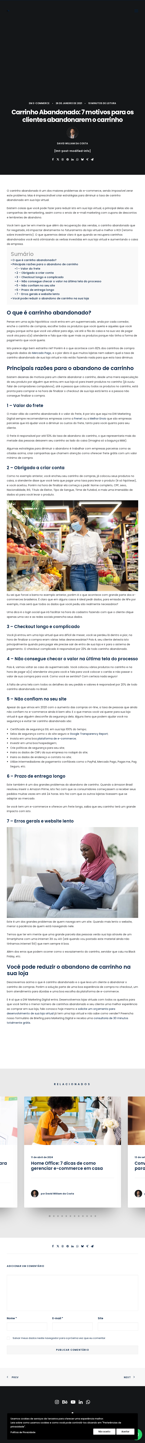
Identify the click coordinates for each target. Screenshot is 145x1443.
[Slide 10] (87, 1216)
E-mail (57, 1318)
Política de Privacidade (23, 1432)
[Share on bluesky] (82, 159)
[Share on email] (92, 159)
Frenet (78, 418)
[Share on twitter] (58, 159)
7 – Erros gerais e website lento (38, 294)
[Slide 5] (66, 1216)
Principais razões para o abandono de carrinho (45, 264)
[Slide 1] (50, 1216)
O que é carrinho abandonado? (34, 260)
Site (100, 1318)
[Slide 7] (74, 1216)
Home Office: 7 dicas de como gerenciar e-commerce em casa (67, 1165)
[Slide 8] (79, 1216)
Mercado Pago (41, 353)
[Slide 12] (95, 1216)
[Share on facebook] (53, 159)
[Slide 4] (62, 1216)
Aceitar (125, 1431)
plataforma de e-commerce (57, 738)
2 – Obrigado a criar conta (35, 273)
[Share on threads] (62, 159)
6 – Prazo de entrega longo (35, 290)
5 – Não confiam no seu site (35, 285)
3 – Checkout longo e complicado (40, 277)
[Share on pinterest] (67, 159)
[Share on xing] (87, 159)
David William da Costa (72, 143)
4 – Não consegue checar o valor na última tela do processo (58, 281)
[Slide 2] (54, 1216)
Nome (12, 1318)
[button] (136, 11)
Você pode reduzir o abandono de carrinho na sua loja (50, 298)
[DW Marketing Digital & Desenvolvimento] (8, 10)
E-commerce (41, 103)
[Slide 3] (58, 1216)
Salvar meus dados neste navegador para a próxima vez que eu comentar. (59, 1338)
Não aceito (104, 1431)
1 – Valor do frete (28, 269)
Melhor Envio (98, 418)
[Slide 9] (83, 1216)
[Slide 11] (91, 1216)
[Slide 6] (70, 1216)
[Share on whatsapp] (77, 159)
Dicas (90, 1108)
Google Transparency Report (89, 734)
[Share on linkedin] (72, 159)
